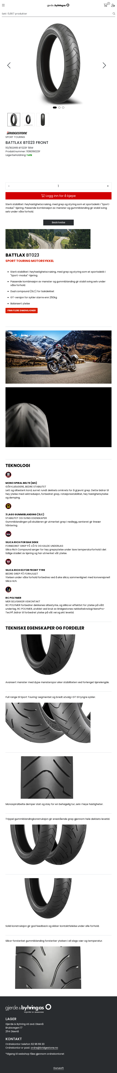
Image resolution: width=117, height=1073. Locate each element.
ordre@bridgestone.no (44, 1047)
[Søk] (114, 14)
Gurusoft (58, 1068)
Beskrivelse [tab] (58, 222)
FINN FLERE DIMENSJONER (21, 310)
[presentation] (9, 65)
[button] (55, 107)
